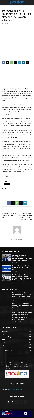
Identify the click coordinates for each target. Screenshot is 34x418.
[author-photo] (17, 234)
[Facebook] (3, 62)
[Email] (15, 62)
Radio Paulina (17, 237)
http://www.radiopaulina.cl (17, 239)
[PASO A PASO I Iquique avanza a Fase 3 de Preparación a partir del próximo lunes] (6, 306)
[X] (7, 62)
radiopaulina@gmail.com (15, 389)
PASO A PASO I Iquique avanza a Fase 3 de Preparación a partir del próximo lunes (22, 305)
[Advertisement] (17, 42)
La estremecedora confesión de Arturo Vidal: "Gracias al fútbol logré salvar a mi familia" (24, 216)
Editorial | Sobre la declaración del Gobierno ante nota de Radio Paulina (22, 267)
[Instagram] (12, 402)
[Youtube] (25, 402)
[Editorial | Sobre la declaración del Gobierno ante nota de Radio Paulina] (6, 268)
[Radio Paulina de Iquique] (17, 2)
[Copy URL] (27, 62)
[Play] (25, 413)
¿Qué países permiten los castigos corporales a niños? (9, 215)
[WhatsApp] (11, 62)
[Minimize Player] (29, 413)
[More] (29, 203)
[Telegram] (19, 62)
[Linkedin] (23, 62)
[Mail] (17, 402)
